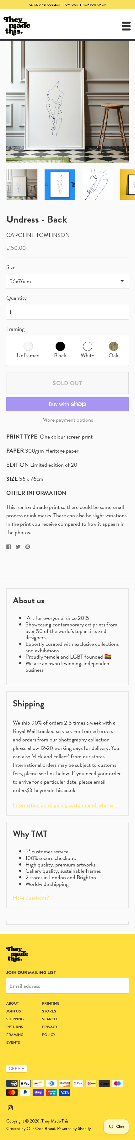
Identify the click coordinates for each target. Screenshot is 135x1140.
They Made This (55, 1121)
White (87, 355)
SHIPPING (15, 1019)
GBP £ (14, 1068)
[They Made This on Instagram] (10, 1107)
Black (60, 355)
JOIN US (13, 1011)
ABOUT (12, 1003)
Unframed (28, 355)
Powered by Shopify (74, 1128)
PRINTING (51, 1003)
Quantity (16, 298)
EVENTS (13, 1042)
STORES (49, 1011)
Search (49, 1019)
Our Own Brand (41, 1128)
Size (10, 267)
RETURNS (14, 1027)
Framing (15, 328)
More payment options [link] (67, 420)
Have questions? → (34, 897)
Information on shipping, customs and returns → (66, 805)
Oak (113, 355)
